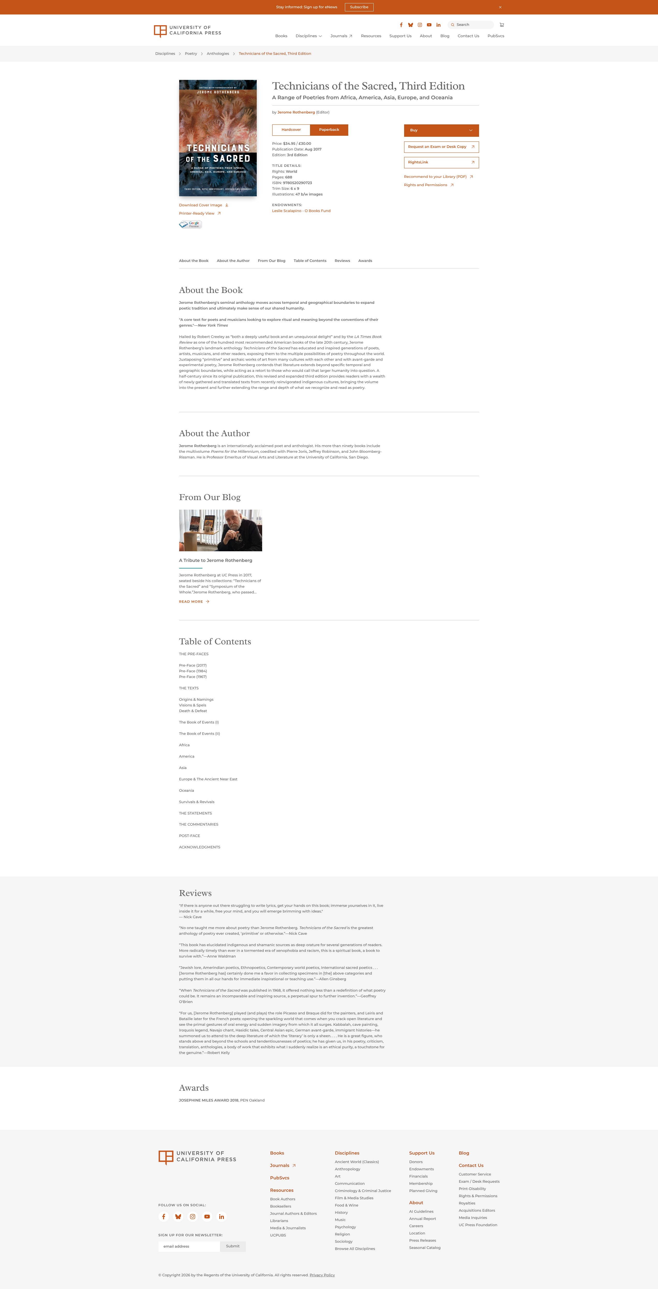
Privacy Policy (322, 1275)
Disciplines (165, 53)
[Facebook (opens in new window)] (401, 24)
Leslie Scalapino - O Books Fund (301, 210)
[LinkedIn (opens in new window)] (438, 24)
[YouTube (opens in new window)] (429, 24)
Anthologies (218, 53)
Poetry (191, 53)
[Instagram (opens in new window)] (419, 24)
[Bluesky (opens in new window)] (410, 24)
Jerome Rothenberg (296, 112)
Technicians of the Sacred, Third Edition (275, 53)
